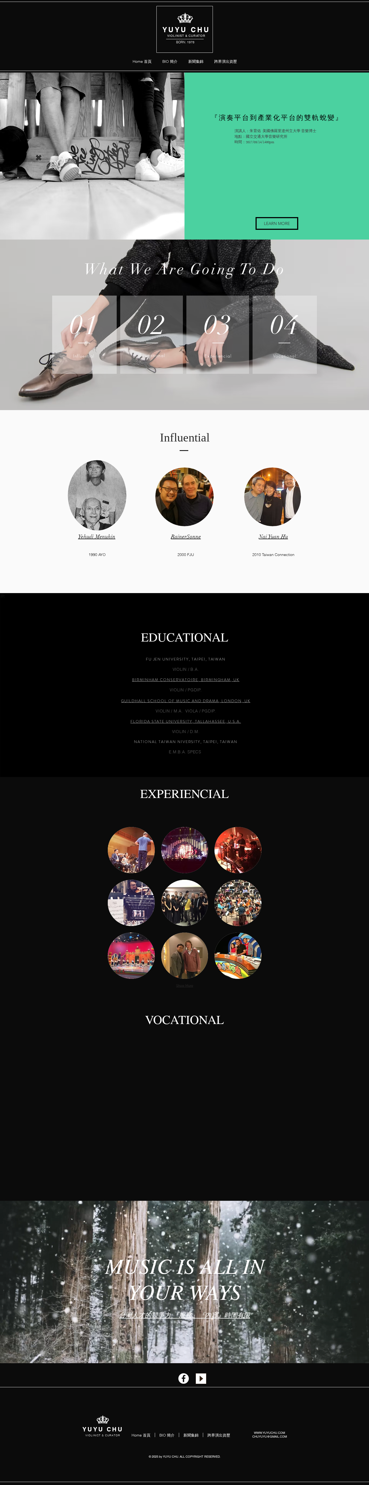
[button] (131, 850)
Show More (184, 985)
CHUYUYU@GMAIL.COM (269, 1436)
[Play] (201, 1378)
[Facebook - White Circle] (183, 1378)
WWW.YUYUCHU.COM (269, 1433)
